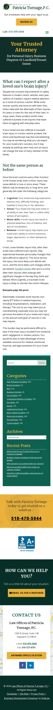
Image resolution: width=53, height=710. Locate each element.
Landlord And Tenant (15, 409)
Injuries (9, 406)
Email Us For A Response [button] (27, 592)
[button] (47, 32)
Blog (8, 388)
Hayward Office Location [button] (26, 655)
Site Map (24, 693)
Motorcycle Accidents (15, 416)
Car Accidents (12, 395)
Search (42, 362)
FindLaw (45, 698)
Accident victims (23, 268)
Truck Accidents (13, 423)
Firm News (11, 402)
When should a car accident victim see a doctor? (25, 463)
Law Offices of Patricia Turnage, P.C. (30, 686)
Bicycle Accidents (13, 385)
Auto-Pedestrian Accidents (17, 382)
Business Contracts (14, 392)
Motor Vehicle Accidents (16, 413)
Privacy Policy (38, 693)
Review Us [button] (26, 21)
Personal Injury (12, 420)
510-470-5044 (16, 31)
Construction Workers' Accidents (19, 399)
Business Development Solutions (21, 698)
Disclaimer (12, 693)
